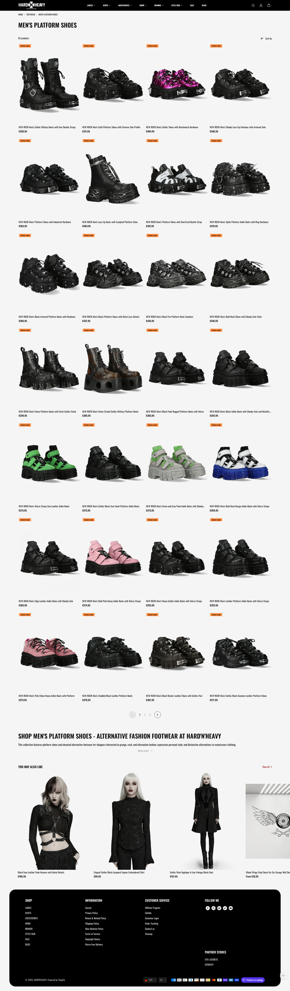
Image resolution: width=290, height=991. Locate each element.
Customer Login (152, 918)
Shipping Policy (92, 923)
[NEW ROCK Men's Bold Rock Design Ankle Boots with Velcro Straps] (240, 463)
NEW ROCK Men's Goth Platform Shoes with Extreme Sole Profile (111, 127)
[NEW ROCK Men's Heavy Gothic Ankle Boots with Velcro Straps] (177, 557)
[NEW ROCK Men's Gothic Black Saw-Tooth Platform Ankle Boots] (113, 463)
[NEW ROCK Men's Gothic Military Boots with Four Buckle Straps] (49, 84)
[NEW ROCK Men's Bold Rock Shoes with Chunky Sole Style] (240, 273)
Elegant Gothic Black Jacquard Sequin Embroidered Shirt (119, 872)
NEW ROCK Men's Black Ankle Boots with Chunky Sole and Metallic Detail (240, 412)
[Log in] (261, 5)
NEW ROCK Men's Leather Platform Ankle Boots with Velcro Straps (239, 601)
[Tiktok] (225, 908)
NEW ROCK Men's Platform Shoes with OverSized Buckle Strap (174, 222)
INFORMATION (93, 901)
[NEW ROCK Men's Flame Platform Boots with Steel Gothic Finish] (49, 368)
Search (88, 908)
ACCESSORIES (31, 918)
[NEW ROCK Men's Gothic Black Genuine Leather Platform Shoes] (240, 652)
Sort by (268, 38)
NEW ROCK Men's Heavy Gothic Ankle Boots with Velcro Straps (174, 601)
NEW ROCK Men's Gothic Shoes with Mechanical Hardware (172, 127)
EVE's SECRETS (211, 959)
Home (20, 14)
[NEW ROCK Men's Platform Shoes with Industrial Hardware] (49, 178)
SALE (27, 939)
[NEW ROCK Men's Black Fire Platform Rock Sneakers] (177, 273)
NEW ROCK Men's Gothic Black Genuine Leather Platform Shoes (238, 696)
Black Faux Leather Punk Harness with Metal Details (41, 872)
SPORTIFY (209, 964)
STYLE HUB (30, 934)
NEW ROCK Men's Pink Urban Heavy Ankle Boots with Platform (46, 696)
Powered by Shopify (56, 980)
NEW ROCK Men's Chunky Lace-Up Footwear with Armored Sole (238, 127)
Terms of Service (92, 934)
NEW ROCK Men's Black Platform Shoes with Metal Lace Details (110, 316)
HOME (28, 923)
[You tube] (231, 908)
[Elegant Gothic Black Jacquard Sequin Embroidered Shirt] (130, 821)
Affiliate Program (152, 908)
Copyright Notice (92, 939)
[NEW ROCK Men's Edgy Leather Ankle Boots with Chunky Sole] (49, 557)
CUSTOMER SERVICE (157, 901)
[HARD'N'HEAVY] (31, 5)
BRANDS (29, 929)
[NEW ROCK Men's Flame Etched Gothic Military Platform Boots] (113, 368)
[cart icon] (269, 5)
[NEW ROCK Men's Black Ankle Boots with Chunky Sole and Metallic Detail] (240, 368)
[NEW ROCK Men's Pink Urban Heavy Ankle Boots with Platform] (49, 652)
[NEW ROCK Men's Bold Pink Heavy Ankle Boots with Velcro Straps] (113, 557)
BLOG (27, 944)
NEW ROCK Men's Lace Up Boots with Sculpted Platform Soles (110, 222)
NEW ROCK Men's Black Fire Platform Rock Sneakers (169, 316)
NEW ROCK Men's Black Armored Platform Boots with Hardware (47, 316)
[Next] (267, 822)
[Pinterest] (219, 908)
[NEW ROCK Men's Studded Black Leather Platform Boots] (113, 652)
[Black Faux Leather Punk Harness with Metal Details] (54, 821)
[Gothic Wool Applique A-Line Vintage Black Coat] (206, 821)
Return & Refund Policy (95, 918)
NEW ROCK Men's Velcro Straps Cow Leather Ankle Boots (44, 506)
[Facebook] (208, 908)
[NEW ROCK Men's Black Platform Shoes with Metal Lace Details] (113, 273)
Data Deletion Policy (94, 929)
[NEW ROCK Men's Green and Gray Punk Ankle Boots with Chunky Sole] (177, 463)
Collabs (148, 913)
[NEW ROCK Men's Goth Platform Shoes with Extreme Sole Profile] (113, 84)
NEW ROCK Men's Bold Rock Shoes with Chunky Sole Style (236, 316)
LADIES (28, 908)
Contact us (150, 929)
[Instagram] (213, 908)
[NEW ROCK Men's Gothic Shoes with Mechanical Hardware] (177, 84)
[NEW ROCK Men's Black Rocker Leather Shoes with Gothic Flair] (177, 652)
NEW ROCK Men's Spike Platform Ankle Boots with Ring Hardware (239, 222)
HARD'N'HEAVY (40, 980)
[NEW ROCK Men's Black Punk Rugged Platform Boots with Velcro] (177, 368)
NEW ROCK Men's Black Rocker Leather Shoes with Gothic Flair (174, 696)
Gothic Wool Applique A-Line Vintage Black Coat (191, 872)
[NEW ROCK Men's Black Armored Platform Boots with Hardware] (49, 273)
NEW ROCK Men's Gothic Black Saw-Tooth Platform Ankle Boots (110, 506)
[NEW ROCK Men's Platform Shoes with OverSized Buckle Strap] (177, 178)
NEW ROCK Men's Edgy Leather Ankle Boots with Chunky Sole (46, 601)
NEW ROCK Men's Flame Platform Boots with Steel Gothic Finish (47, 411)
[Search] (253, 5)
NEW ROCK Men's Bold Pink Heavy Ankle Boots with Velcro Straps (111, 601)
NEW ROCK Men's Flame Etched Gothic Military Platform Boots (110, 411)
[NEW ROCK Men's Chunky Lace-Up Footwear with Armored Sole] (240, 84)
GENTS (28, 913)
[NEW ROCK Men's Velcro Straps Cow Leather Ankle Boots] (49, 463)
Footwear (30, 14)
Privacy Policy (91, 913)
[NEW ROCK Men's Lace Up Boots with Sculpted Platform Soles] (113, 178)
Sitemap (148, 934)
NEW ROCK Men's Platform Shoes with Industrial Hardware (45, 222)
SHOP (28, 901)
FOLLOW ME (212, 901)
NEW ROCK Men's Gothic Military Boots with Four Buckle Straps (47, 127)
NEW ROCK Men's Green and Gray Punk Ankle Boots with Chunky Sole (174, 506)
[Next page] (157, 714)
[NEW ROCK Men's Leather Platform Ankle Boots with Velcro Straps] (240, 557)
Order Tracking (151, 923)
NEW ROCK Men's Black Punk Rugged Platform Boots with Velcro (175, 411)
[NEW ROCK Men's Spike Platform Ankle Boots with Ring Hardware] (240, 178)
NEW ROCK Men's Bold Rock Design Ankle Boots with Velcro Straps (239, 506)
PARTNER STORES (215, 952)
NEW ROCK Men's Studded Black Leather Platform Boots (107, 696)
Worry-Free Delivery (94, 944)
